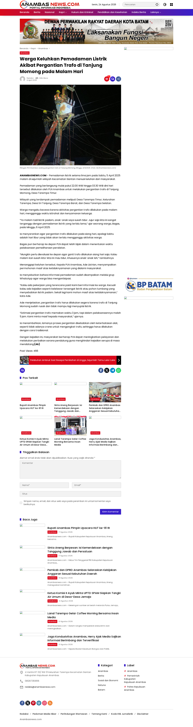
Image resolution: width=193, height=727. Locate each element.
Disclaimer (143, 713)
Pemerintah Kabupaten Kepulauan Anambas (135, 679)
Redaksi (30, 78)
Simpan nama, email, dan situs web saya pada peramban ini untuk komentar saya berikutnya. (67, 503)
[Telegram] (112, 370)
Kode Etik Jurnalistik (122, 713)
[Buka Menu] (171, 4)
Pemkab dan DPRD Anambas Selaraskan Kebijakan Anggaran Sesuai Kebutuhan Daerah (104, 408)
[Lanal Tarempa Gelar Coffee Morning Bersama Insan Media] (70, 426)
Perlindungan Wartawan (74, 713)
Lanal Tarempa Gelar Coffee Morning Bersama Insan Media (70, 442)
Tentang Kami (99, 713)
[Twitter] (106, 370)
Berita (101, 675)
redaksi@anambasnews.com (40, 686)
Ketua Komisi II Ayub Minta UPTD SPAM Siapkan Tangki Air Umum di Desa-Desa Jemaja (34, 442)
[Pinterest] (33, 703)
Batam (101, 689)
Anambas (25, 53)
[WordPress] (38, 703)
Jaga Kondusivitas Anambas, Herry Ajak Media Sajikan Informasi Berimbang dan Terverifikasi (105, 442)
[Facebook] (100, 370)
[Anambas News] (49, 4)
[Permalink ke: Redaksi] (23, 79)
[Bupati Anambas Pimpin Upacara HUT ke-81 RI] (36, 392)
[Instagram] (44, 703)
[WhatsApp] (118, 370)
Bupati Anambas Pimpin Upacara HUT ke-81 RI (33, 407)
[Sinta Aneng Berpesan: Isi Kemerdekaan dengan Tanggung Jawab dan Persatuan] (70, 392)
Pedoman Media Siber (44, 713)
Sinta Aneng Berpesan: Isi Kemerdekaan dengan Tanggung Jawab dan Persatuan (68, 408)
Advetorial (26, 433)
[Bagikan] (118, 79)
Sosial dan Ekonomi (108, 680)
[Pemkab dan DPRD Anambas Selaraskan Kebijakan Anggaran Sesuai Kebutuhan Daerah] (105, 392)
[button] (157, 4)
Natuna (102, 685)
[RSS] (50, 703)
